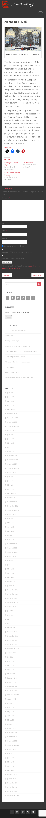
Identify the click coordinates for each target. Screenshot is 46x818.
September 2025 (13, 426)
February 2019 (12, 724)
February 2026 (12, 414)
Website (4, 238)
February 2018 (12, 774)
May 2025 (10, 443)
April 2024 (10, 489)
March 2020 (11, 674)
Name (4, 223)
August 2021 (11, 607)
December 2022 (12, 544)
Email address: (10, 312)
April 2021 (10, 623)
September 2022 (13, 552)
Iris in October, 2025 (12, 372)
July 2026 (10, 393)
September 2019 (13, 695)
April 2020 (10, 670)
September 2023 (13, 510)
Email (4, 231)
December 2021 (12, 590)
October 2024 (12, 464)
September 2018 (13, 745)
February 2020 (12, 678)
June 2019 (10, 707)
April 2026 (10, 405)
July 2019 (10, 703)
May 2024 (10, 485)
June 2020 (10, 661)
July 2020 (10, 657)
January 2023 (11, 539)
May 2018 (10, 762)
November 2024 (13, 460)
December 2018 (12, 732)
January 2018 (11, 779)
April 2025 (10, 447)
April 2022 (10, 573)
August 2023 (11, 514)
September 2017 (13, 795)
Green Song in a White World (15, 357)
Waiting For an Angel (12, 341)
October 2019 (12, 691)
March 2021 (11, 628)
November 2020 (13, 640)
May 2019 (10, 712)
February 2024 (12, 498)
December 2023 (12, 502)
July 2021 (10, 611)
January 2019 (11, 728)
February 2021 (12, 632)
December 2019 (12, 686)
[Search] (39, 284)
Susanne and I (28, 163)
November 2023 (13, 506)
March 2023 (11, 531)
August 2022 (11, 556)
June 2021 (10, 615)
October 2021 (12, 598)
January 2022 (11, 586)
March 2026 (11, 409)
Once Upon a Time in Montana (15, 330)
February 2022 (12, 581)
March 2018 (11, 770)
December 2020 (12, 636)
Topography (9, 335)
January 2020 (11, 682)
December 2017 (12, 783)
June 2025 (10, 439)
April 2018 (10, 766)
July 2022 (10, 560)
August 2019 (11, 699)
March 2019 (11, 720)
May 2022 (10, 569)
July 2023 (10, 519)
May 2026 (10, 401)
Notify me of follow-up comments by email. (17, 252)
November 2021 (13, 594)
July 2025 (10, 435)
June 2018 (10, 758)
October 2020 (12, 644)
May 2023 (10, 523)
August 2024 (11, 472)
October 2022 (12, 548)
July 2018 (10, 753)
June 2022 (10, 565)
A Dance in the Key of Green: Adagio (17, 362)
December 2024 (12, 456)
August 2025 (11, 430)
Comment (6, 198)
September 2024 (13, 468)
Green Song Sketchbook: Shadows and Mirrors (21, 351)
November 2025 (13, 418)
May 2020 (10, 665)
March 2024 (11, 493)
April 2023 (10, 527)
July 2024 (10, 477)
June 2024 (10, 481)
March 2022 (11, 577)
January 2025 (11, 451)
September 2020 (13, 649)
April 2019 (10, 716)
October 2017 (12, 791)
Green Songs (9, 367)
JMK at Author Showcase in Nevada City (19, 378)
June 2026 (10, 397)
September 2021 (13, 602)
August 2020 (11, 653)
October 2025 (12, 422)
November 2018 (13, 737)
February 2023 (12, 535)
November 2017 (13, 787)
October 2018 (12, 741)
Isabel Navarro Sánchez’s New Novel (17, 346)
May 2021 (10, 619)
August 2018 (11, 749)
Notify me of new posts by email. (13, 258)
